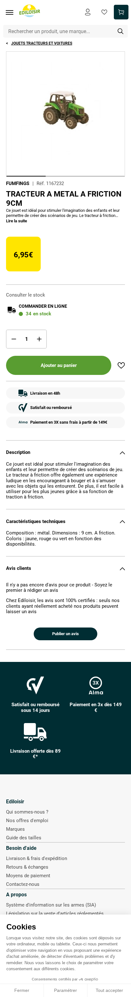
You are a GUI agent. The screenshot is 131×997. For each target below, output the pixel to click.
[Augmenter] (39, 339)
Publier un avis (65, 633)
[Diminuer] (14, 339)
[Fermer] (122, 452)
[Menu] (11, 12)
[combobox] (65, 31)
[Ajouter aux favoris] (121, 365)
